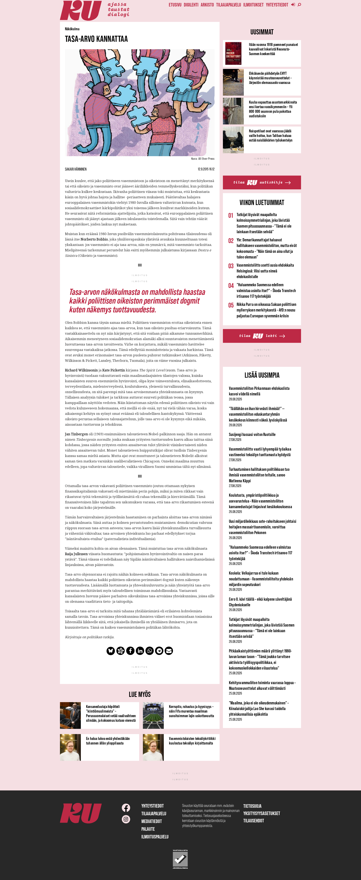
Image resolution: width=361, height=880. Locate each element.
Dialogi (119, 14)
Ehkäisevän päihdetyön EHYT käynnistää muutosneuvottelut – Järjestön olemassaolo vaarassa (270, 78)
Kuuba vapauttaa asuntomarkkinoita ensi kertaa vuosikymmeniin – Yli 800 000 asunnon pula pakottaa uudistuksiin (273, 109)
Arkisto (207, 5)
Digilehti (191, 5)
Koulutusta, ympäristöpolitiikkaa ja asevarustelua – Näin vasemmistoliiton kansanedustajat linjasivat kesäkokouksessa (260, 501)
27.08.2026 (235, 440)
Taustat (119, 9)
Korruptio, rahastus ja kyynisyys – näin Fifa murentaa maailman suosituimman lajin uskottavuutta (191, 711)
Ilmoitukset (253, 5)
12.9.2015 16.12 (206, 169)
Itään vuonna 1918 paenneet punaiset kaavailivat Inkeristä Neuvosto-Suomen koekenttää (273, 49)
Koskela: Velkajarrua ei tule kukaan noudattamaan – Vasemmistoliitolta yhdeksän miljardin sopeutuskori (261, 579)
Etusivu (175, 5)
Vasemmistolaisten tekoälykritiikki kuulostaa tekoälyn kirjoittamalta (192, 740)
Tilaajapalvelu (228, 5)
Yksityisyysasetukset (261, 813)
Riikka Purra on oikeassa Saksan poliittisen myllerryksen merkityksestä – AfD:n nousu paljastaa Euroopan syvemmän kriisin (266, 310)
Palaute (148, 829)
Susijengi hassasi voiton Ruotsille (252, 434)
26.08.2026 (235, 512)
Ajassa (117, 4)
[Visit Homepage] (81, 10)
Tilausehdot (253, 820)
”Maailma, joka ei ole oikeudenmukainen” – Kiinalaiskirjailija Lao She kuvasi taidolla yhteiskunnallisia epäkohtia (259, 708)
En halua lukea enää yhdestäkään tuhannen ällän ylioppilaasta (108, 740)
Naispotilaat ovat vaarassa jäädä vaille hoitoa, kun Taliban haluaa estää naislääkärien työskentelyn (270, 135)
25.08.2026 (235, 673)
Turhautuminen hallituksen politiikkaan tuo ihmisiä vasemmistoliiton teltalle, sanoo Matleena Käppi (259, 475)
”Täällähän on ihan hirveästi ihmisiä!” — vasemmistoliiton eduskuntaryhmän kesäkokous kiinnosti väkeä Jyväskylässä (258, 414)
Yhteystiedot (277, 5)
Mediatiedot (151, 821)
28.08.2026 (235, 399)
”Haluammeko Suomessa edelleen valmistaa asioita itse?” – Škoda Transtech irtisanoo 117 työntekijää (266, 290)
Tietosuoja (252, 806)
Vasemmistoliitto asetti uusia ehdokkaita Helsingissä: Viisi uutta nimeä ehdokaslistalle (265, 271)
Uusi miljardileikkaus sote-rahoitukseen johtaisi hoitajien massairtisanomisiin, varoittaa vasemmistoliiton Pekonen (262, 527)
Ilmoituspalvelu (155, 836)
